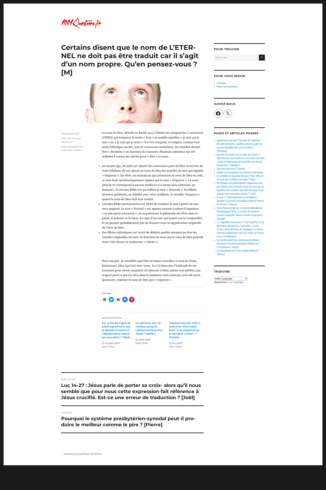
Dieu (64, 138)
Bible (64, 146)
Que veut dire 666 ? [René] (231, 168)
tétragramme (75, 146)
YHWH (77, 150)
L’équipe (221, 83)
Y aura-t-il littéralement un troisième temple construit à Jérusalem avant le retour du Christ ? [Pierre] (240, 201)
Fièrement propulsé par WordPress (83, 454)
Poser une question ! (228, 86)
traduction (67, 150)
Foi (69, 138)
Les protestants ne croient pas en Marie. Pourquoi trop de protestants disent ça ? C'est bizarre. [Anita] (238, 244)
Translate (238, 282)
